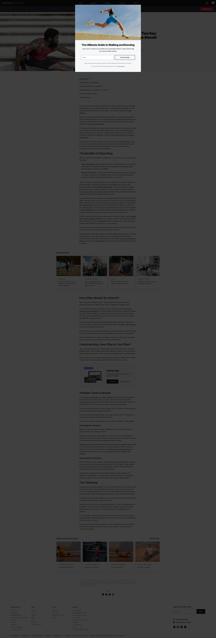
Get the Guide (124, 57)
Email (84, 57)
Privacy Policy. (121, 66)
